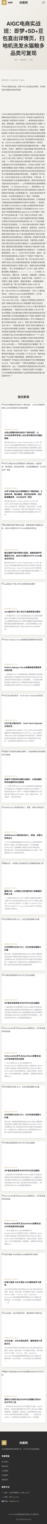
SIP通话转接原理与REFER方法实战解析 (22, 1002)
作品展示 (5, 1475)
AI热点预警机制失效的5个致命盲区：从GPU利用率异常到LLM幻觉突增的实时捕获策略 (23, 435)
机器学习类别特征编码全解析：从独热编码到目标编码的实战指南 (23, 780)
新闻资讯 (23, 59)
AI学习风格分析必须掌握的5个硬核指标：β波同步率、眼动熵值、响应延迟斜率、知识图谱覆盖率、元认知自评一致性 (23, 494)
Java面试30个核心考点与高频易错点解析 (22, 611)
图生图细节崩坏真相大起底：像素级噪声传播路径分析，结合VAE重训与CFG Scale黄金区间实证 (23, 555)
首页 (16, 59)
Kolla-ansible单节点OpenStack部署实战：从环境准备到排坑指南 (23, 1057)
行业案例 (5, 1470)
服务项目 (5, 1466)
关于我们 (5, 1462)
